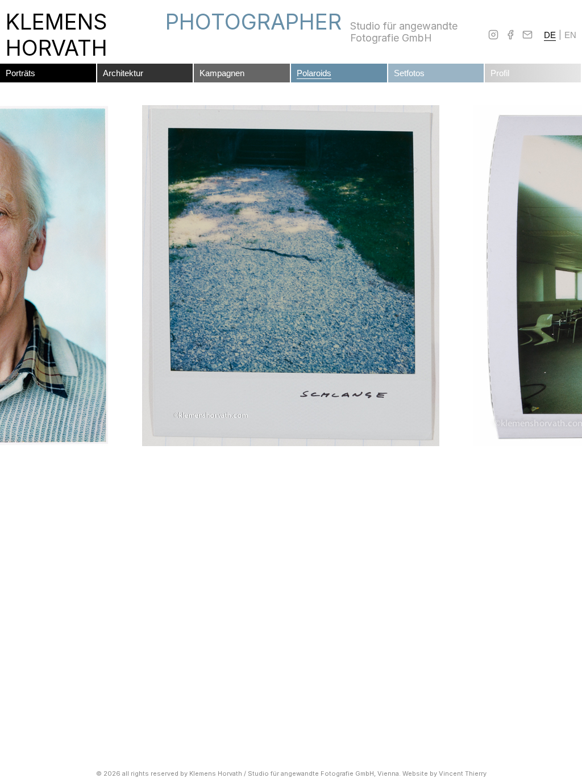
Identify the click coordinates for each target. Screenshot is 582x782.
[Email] (527, 35)
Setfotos (409, 73)
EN (570, 35)
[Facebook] (510, 35)
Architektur (123, 73)
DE (550, 35)
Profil (499, 73)
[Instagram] (493, 35)
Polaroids (314, 73)
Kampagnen (221, 73)
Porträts (20, 73)
